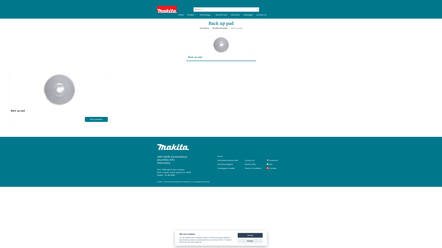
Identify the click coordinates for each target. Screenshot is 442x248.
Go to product (96, 119)
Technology (205, 15)
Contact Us (261, 15)
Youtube (273, 168)
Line (270, 164)
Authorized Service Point (227, 160)
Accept (250, 235)
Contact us (249, 160)
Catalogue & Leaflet (226, 168)
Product (190, 15)
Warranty (235, 15)
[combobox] (226, 9)
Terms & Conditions (253, 168)
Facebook (273, 160)
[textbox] (226, 9)
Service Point (221, 15)
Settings (250, 241)
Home (181, 15)
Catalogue (248, 15)
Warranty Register (225, 164)
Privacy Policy (250, 164)
